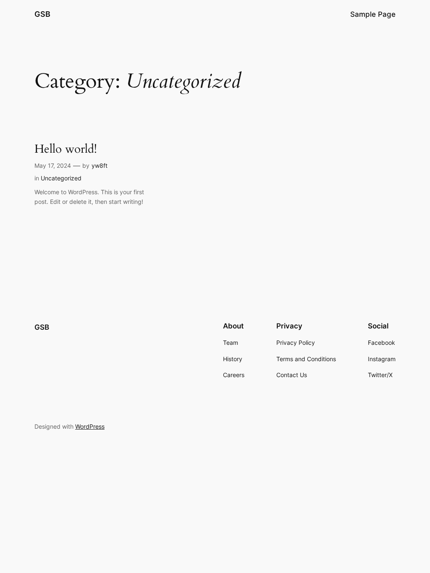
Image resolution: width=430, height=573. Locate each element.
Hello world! (65, 149)
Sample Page (373, 14)
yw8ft (100, 165)
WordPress (90, 426)
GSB (42, 14)
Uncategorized (61, 178)
